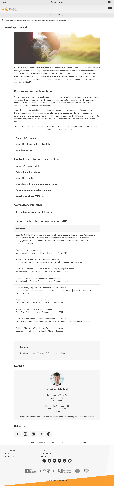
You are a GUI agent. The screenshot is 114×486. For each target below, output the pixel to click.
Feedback (43, 456)
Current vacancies (46, 453)
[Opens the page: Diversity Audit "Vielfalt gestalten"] (86, 471)
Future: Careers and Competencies (57, 15)
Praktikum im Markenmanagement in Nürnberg (34, 309)
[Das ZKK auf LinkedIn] (33, 434)
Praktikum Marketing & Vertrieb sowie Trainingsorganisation (39, 328)
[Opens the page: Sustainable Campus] (47, 471)
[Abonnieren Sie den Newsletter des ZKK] (48, 434)
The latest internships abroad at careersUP (40, 221)
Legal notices (10, 450)
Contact (43, 450)
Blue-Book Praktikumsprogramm (29, 250)
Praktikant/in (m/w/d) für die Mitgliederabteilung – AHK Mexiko (41, 288)
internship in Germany (87, 119)
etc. (41, 110)
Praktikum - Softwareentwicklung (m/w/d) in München (38, 278)
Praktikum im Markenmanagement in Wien (32, 300)
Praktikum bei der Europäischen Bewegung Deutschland (38, 259)
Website (57, 412)
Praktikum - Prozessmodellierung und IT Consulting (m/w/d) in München (45, 269)
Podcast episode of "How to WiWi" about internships (43, 353)
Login (4, 2)
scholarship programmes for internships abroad (68, 113)
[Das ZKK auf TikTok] (41, 434)
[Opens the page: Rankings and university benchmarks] (30, 471)
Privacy (8, 453)
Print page (83, 442)
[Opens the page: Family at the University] (65, 471)
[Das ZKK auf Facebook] (17, 434)
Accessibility (9, 456)
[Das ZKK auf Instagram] (25, 434)
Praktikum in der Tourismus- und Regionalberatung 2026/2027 (41, 319)
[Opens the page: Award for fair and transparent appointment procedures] (77, 471)
